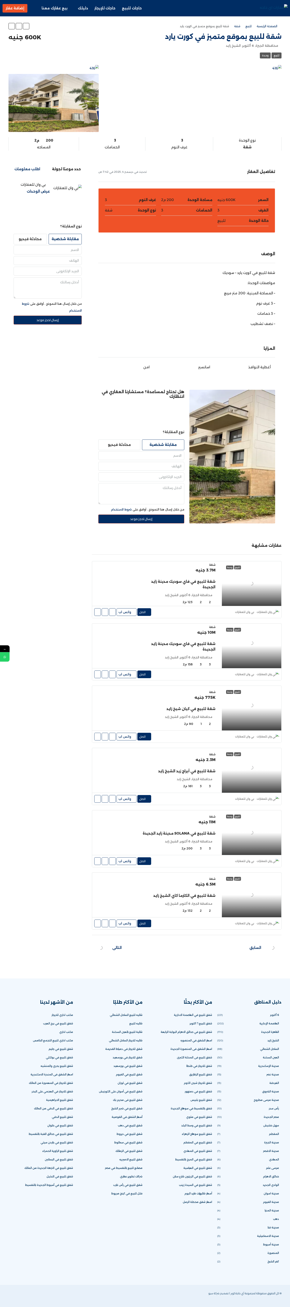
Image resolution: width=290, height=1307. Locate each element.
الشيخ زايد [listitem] (273, 1040)
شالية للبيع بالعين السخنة (127, 1031)
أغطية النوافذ (259, 367)
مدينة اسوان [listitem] (271, 1193)
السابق (255, 948)
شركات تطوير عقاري (131, 1176)
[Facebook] (40, 1295)
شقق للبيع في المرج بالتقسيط (193, 1159)
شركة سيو (214, 1293)
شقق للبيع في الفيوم (129, 1074)
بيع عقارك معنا (55, 8)
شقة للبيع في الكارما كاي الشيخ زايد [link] (184, 896)
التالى (117, 948)
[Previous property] (272, 947)
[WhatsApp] (19, 1295)
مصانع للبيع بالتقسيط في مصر (123, 1167)
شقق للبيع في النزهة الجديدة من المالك (48, 1167)
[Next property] (100, 947)
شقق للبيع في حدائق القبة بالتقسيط (51, 1133)
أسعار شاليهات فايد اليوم (198, 1193)
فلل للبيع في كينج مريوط (126, 1193)
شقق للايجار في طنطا (199, 1065)
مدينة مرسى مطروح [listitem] (266, 1099)
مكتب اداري (66, 1031)
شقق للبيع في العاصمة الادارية (193, 1014)
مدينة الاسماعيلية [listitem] (268, 1236)
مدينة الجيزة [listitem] (271, 1142)
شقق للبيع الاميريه (130, 1159)
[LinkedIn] (26, 1295)
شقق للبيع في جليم (61, 1048)
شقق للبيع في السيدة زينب (195, 1185)
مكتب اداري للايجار (62, 1014)
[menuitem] (34, 8)
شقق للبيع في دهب (130, 1125)
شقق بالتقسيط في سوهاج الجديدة (191, 1108)
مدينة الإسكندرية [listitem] (268, 1065)
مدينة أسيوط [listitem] (271, 1244)
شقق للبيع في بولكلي (59, 1057)
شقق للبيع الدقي (62, 1116)
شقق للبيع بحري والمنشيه (57, 1065)
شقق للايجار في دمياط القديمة (123, 1048)
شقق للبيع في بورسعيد (128, 1065)
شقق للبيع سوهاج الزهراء (197, 1133)
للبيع (248, 26)
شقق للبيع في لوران (130, 1082)
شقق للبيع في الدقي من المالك (53, 1108)
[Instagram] (33, 1295)
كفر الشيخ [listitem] (273, 1261)
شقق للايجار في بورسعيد (127, 1057)
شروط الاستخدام (121, 509)
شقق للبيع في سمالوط (128, 1142)
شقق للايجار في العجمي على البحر (52, 1091)
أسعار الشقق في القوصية (127, 1116)
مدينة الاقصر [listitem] (271, 1150)
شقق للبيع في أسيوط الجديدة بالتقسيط (49, 1185)
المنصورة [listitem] (273, 1253)
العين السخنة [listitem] (271, 1057)
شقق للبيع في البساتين (59, 1159)
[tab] (66, 169)
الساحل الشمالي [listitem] (269, 1048)
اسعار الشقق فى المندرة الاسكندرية (52, 1074)
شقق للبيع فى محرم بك (127, 1099)
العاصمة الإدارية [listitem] (269, 1023)
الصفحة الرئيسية (267, 26)
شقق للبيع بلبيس (201, 1099)
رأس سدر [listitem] (274, 1108)
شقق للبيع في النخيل (59, 1176)
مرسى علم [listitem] (272, 1167)
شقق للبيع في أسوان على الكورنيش (120, 1091)
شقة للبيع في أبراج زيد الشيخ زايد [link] (186, 771)
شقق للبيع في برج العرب (58, 1023)
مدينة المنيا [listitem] (272, 1210)
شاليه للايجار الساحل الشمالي (125, 1040)
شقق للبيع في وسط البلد (196, 1125)
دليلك (83, 8)
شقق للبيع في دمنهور (198, 1091)
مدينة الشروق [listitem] (270, 1091)
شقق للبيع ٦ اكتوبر (201, 1023)
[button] (26, 26)
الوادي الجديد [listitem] (271, 1185)
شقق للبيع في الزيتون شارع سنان (192, 1176)
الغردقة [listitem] (274, 1082)
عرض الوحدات (38, 191)
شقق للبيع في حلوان (60, 1125)
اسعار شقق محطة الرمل (197, 1202)
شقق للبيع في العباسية (197, 1167)
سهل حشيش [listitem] (271, 1125)
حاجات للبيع (132, 8)
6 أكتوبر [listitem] (274, 1014)
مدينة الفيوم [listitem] (271, 1202)
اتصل (142, 612)
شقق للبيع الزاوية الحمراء (57, 1150)
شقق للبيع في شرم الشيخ (126, 1108)
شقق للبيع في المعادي (197, 1150)
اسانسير (204, 367)
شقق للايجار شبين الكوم (198, 1082)
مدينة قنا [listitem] (273, 1227)
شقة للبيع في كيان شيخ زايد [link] (190, 709)
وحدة (265, 55)
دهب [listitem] (276, 1219)
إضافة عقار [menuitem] (15, 8)
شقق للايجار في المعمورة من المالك (51, 1082)
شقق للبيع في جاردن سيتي (57, 1142)
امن (146, 367)
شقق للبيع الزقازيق (200, 1074)
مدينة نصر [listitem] (272, 1074)
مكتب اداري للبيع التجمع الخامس (53, 1040)
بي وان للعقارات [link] (244, 612)
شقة (237, 26)
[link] (251, 583)
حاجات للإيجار (105, 8)
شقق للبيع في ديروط (129, 1133)
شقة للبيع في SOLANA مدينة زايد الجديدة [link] (179, 833)
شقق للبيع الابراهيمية (59, 1099)
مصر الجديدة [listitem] (271, 1116)
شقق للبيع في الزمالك (128, 1150)
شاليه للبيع (135, 1023)
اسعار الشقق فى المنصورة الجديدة (191, 1048)
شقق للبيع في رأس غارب (127, 1185)
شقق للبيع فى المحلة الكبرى (194, 1057)
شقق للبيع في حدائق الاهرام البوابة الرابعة (186, 1031)
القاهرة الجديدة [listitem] (270, 1031)
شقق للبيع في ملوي (199, 1116)
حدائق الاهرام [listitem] (271, 1176)
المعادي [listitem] (274, 1159)
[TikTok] (12, 1295)
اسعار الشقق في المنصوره (196, 1040)
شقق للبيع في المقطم (197, 1142)
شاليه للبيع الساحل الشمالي (126, 1014)
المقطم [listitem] (274, 1133)
